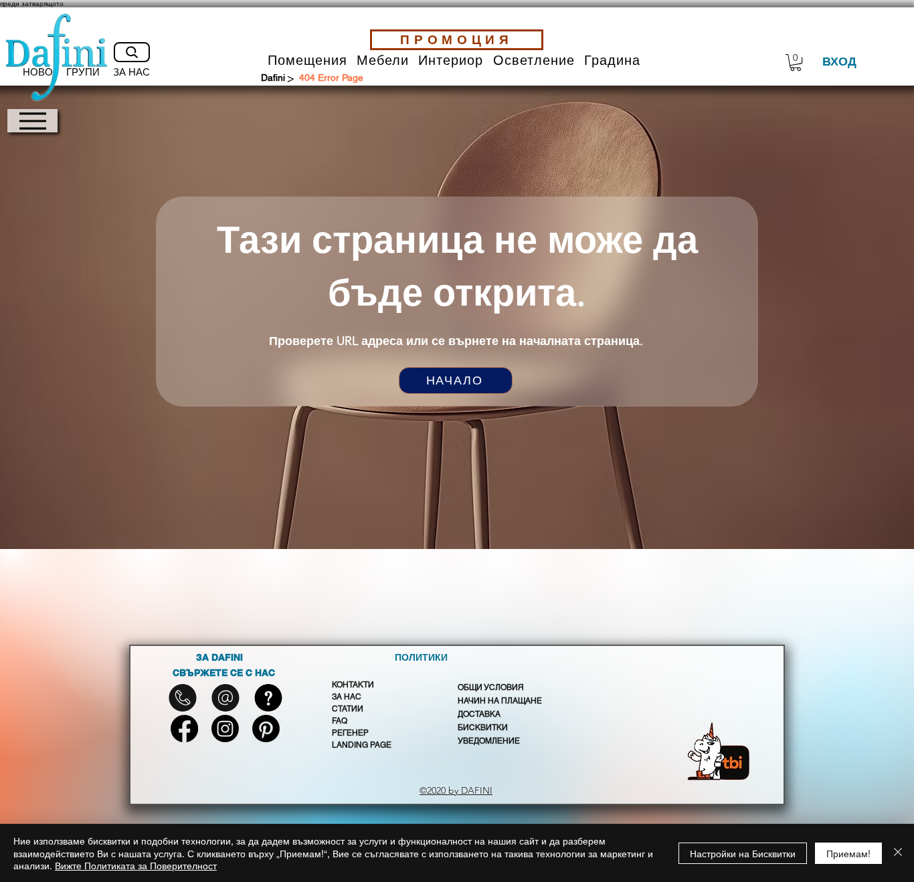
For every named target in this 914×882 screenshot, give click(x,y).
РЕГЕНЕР (350, 733)
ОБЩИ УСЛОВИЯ (491, 687)
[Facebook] (184, 728)
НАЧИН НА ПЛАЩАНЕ (500, 700)
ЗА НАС (346, 696)
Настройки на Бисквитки (743, 853)
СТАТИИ (347, 708)
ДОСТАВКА (479, 714)
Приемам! (848, 853)
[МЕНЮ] (32, 120)
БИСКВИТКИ (483, 727)
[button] (307, 60)
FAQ (339, 721)
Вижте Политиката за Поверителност (136, 865)
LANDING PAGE (361, 745)
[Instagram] (225, 728)
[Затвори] (898, 853)
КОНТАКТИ (353, 684)
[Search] (132, 52)
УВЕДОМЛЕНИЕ (489, 741)
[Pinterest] (266, 728)
